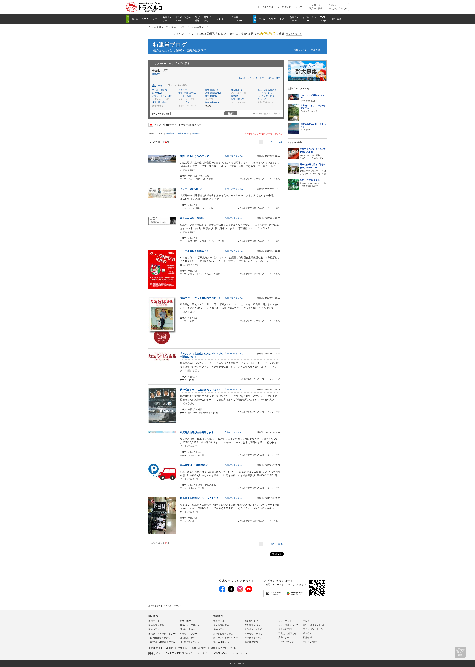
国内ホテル (154, 621)
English (169, 648)
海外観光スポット (253, 625)
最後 (280, 142)
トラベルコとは (265, 7)
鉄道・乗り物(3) (159, 102)
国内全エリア (245, 78)
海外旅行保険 (251, 621)
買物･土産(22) (211, 90)
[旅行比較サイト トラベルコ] (149, 27)
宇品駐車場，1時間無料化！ (195, 465)
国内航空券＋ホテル (160, 637)
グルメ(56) (183, 90)
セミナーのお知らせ (191, 189)
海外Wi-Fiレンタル (222, 641)
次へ (273, 142)
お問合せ (315, 7)
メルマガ (299, 7)
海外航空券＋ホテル (223, 633)
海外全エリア (274, 78)
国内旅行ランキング (190, 641)
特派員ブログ (170, 45)
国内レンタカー (187, 629)
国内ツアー (154, 629)
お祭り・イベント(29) (162, 96)
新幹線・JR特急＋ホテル (162, 641)
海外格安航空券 (221, 625)
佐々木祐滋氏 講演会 (192, 218)
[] (294, 34)
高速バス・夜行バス (190, 625)
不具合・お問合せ (287, 633)
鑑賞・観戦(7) (237, 99)
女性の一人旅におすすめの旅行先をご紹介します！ (313, 183)
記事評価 (170, 133)
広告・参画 (283, 637)
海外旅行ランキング (255, 637)
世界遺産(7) (236, 90)
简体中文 (182, 648)
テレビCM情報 (310, 641)
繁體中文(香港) (218, 648)
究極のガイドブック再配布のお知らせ (200, 298)
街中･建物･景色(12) (187, 93)
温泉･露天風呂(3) (213, 93)
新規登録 (315, 50)
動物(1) (234, 96)
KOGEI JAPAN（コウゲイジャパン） (231, 653)
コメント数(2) (273, 520)
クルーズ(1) (263, 99)
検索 (231, 113)
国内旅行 (153, 616)
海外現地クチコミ (253, 633)
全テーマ (157, 85)
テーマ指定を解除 (179, 85)
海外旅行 (218, 616)
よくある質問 (284, 7)
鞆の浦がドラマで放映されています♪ (200, 389)
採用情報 (307, 637)
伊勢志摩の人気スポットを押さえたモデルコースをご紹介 (313, 169)
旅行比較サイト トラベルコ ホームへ (165, 606)
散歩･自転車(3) (212, 102)
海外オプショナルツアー (225, 637)
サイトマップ (285, 621)
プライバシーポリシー (314, 629)
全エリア (260, 78)
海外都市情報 (251, 641)
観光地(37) (157, 93)
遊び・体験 (185, 621)
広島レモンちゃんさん (234, 156)
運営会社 (307, 633)
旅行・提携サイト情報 (314, 625)
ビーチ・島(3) (184, 96)
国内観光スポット (188, 637)
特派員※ (196, 133)
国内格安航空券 (156, 625)
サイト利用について (288, 625)
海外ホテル (219, 621)
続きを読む (189, 169)
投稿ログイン (300, 50)
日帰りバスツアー (188, 633)
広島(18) (156, 74)
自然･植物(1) (211, 96)
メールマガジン (286, 641)
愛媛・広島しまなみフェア (194, 156)
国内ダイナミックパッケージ (162, 633)
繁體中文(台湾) (198, 648)
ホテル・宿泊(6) (159, 90)
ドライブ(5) (183, 102)
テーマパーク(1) (265, 93)
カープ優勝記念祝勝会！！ (194, 251)
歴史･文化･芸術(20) (267, 90)
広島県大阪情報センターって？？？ (199, 498)
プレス (306, 621)
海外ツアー (219, 629)
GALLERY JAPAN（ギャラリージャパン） (187, 653)
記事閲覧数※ (183, 133)
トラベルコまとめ (253, 629)
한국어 (233, 648)
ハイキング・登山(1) (267, 96)
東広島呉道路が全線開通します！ (198, 432)
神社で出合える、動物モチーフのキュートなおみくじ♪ (313, 153)
